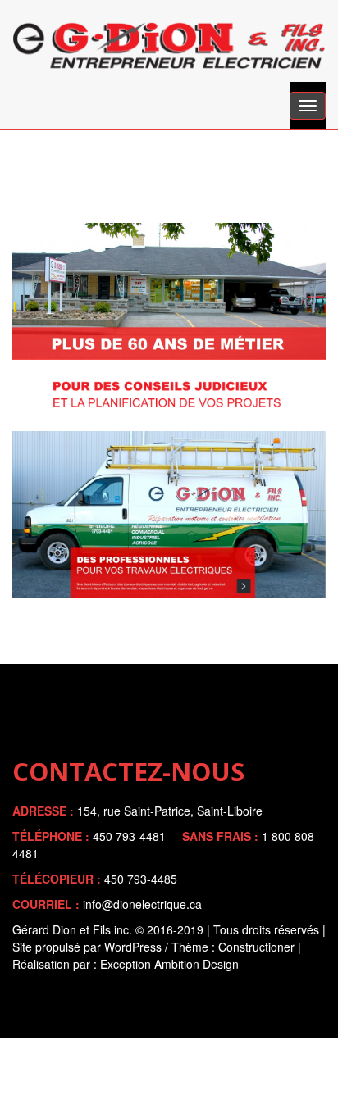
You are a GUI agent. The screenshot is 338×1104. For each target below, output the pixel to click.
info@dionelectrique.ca (142, 904)
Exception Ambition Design (169, 964)
